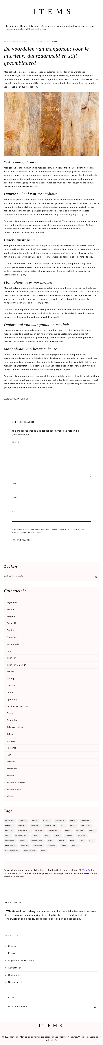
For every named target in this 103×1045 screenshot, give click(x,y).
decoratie (21, 826)
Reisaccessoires (15, 727)
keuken (67, 831)
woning (74, 845)
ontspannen (9, 840)
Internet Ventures (68, 1037)
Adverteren (14, 967)
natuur (57, 835)
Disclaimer (14, 974)
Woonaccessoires (11, 850)
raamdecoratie (37, 840)
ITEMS (53, 11)
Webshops (12, 769)
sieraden (11, 741)
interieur (38, 831)
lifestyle (35, 835)
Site (14, 512)
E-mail (15, 497)
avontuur (22, 821)
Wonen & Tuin (14, 789)
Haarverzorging (23, 831)
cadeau (72, 821)
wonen (63, 845)
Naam (15, 483)
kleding (91, 831)
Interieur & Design (16, 665)
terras (72, 840)
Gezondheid (13, 644)
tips (82, 840)
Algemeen (12, 602)
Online (10, 692)
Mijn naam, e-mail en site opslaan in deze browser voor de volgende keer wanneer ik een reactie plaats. (48, 531)
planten (22, 840)
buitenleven (60, 821)
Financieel (12, 637)
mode (47, 835)
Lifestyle (11, 686)
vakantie (24, 845)
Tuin (9, 755)
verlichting (38, 845)
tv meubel (46, 83)
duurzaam (34, 826)
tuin (91, 840)
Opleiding (12, 699)
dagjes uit (8, 826)
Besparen (11, 616)
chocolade (85, 821)
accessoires (9, 821)
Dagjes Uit (12, 623)
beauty (34, 821)
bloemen (46, 821)
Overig (10, 713)
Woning (11, 796)
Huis (9, 651)
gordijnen (8, 831)
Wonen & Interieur (16, 782)
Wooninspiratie (29, 850)
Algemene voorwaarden (21, 960)
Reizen (10, 734)
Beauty (10, 609)
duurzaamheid (50, 826)
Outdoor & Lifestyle (17, 706)
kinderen (79, 831)
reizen (50, 840)
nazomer (69, 835)
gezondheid (85, 826)
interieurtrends (53, 831)
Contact (12, 946)
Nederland (81, 835)
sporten (61, 840)
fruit (62, 826)
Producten (12, 720)
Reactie (16, 442)
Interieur (22, 399)
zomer (43, 850)
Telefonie (11, 748)
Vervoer (11, 762)
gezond (72, 826)
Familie (10, 630)
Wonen (10, 776)
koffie (7, 835)
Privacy (12, 953)
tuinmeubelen (10, 845)
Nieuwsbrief (15, 982)
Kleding (10, 679)
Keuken (10, 672)
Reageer (53, 41)
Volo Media (51, 1040)
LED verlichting (21, 835)
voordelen (51, 845)
